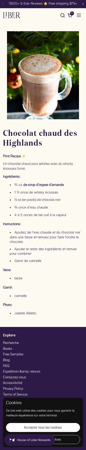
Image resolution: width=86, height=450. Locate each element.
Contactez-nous (14, 378)
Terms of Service (15, 395)
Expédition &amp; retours (21, 372)
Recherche (11, 343)
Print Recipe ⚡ (14, 156)
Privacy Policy (13, 389)
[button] (62, 15)
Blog (6, 360)
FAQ (6, 366)
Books (7, 349)
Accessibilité (12, 383)
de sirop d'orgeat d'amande (43, 185)
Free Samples (13, 355)
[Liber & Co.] (11, 15)
